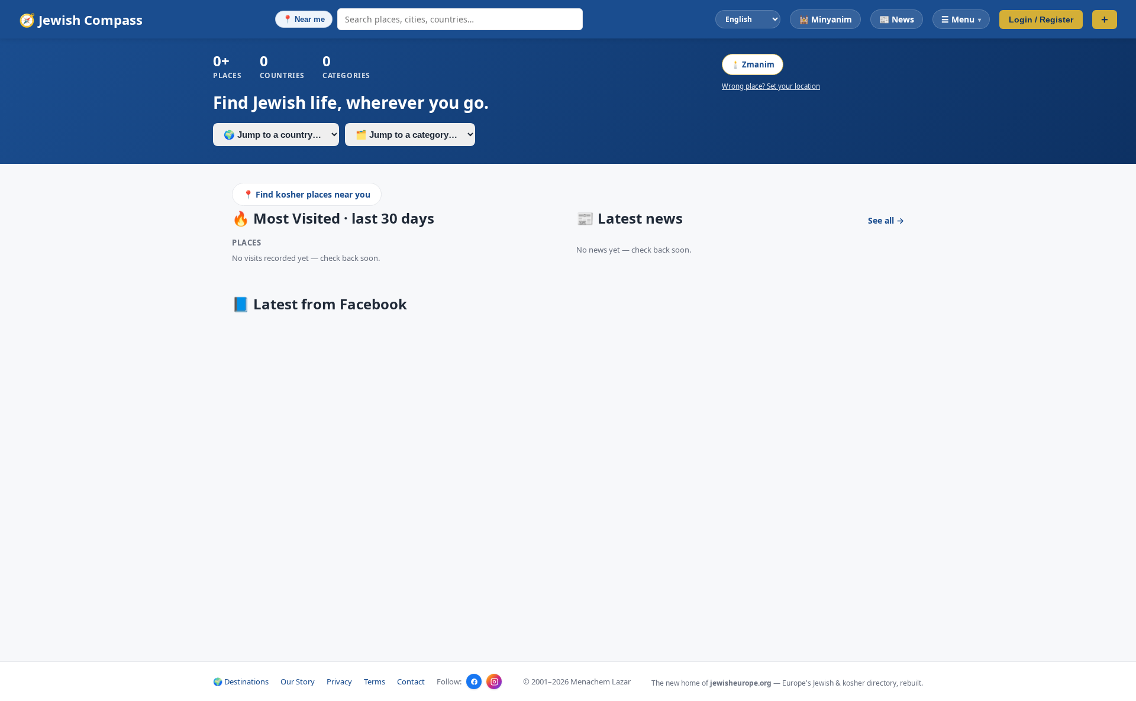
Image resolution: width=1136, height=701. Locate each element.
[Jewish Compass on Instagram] (494, 681)
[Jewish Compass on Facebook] (474, 681)
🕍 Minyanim (825, 19)
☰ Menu (961, 19)
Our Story (297, 681)
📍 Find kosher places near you (306, 194)
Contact (411, 681)
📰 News (896, 19)
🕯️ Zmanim (752, 64)
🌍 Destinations (241, 681)
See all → (886, 220)
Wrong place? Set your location (771, 86)
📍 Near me (304, 19)
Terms (374, 681)
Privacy (339, 681)
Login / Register (1041, 19)
